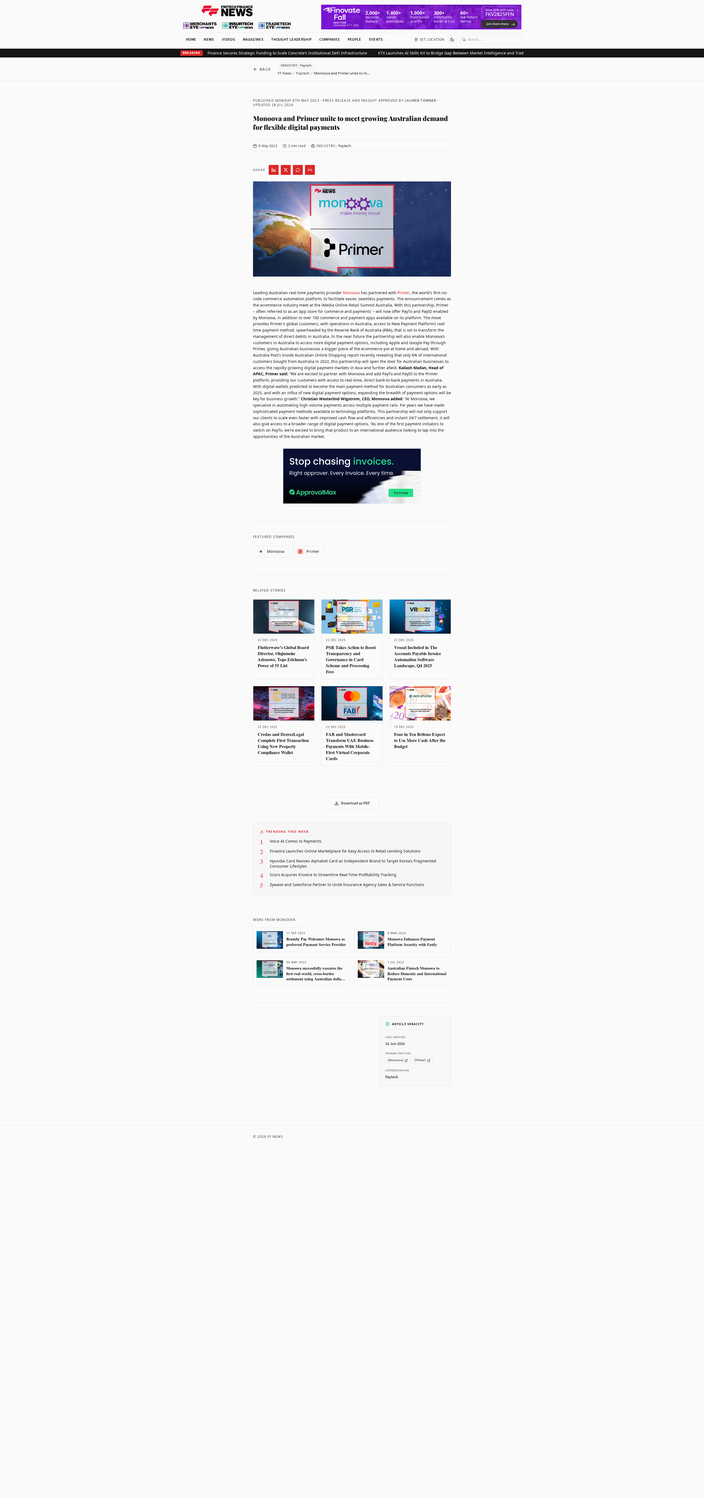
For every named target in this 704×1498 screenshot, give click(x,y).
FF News (285, 73)
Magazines (253, 39)
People (354, 39)
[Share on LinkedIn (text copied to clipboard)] (274, 170)
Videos (228, 39)
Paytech (302, 73)
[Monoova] (395, 1060)
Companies (329, 39)
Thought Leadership (291, 39)
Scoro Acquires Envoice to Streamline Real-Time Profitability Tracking (333, 874)
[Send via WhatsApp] (298, 170)
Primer (403, 292)
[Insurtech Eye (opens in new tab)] (237, 25)
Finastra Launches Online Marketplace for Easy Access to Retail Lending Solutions (345, 851)
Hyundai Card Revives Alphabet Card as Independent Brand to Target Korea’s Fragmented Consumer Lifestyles (353, 863)
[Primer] (420, 1060)
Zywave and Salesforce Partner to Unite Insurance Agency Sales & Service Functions (347, 884)
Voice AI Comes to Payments (295, 841)
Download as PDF (355, 803)
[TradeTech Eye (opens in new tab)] (275, 25)
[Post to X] (286, 170)
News (209, 39)
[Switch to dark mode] (452, 39)
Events (376, 39)
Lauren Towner (420, 100)
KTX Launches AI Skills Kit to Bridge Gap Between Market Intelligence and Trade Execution (431, 53)
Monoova (351, 292)
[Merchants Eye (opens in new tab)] (200, 25)
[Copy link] (310, 170)
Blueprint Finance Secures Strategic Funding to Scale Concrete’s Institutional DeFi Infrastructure (248, 53)
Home (191, 39)
